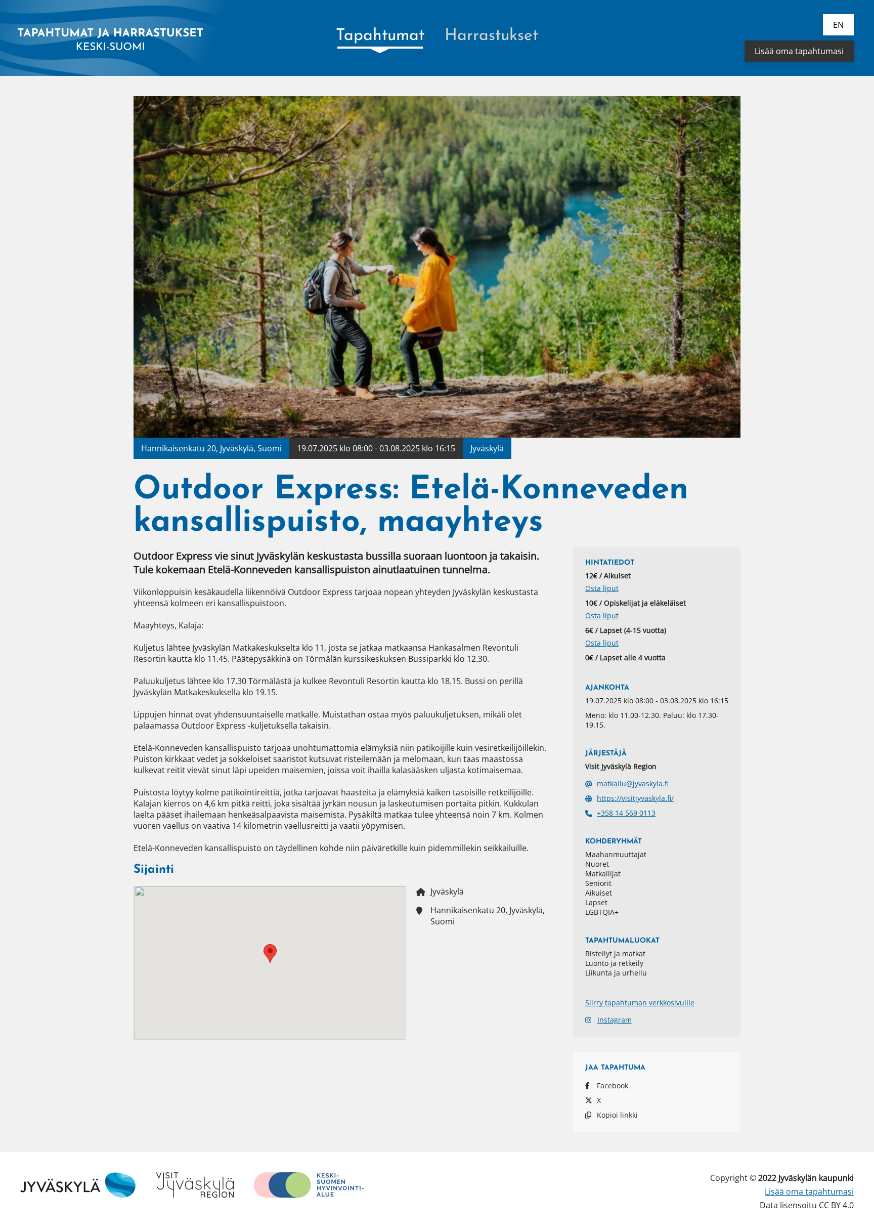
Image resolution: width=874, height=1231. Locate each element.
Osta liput (602, 588)
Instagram (614, 1020)
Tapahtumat (380, 36)
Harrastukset (491, 36)
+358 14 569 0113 (626, 813)
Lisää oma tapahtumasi (799, 51)
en (838, 24)
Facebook (612, 1085)
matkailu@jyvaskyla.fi (633, 783)
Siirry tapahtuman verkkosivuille (639, 1002)
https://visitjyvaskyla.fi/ (635, 798)
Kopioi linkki (617, 1115)
